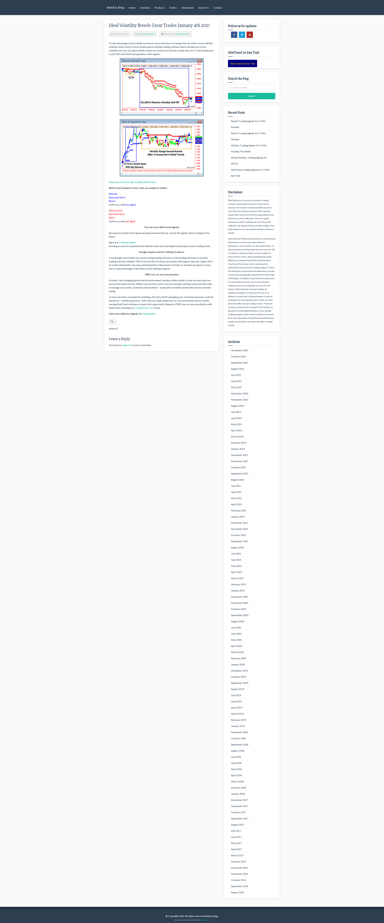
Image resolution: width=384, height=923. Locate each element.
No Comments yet (146, 34)
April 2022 (236, 504)
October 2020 (238, 609)
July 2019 (236, 695)
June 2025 (236, 381)
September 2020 (239, 615)
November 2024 (239, 393)
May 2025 (236, 387)
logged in (126, 345)
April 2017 (236, 849)
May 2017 (236, 843)
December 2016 (239, 867)
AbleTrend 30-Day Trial (242, 63)
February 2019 (238, 719)
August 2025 (237, 368)
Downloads (188, 7)
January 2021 (238, 590)
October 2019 (238, 676)
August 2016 (237, 892)
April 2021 (236, 572)
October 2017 (238, 812)
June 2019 (236, 701)
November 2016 (239, 873)
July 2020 (236, 627)
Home (132, 7)
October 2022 (238, 467)
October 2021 (238, 535)
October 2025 (238, 356)
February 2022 (238, 510)
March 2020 (237, 652)
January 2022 (238, 516)
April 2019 (236, 707)
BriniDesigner (204, 920)
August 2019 (237, 689)
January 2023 (238, 448)
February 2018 (238, 787)
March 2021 (237, 578)
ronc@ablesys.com (144, 307)
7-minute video (127, 242)
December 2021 (239, 522)
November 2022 (239, 461)
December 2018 (239, 732)
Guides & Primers (182, 34)
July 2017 (236, 830)
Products (160, 7)
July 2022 (236, 485)
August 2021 (237, 547)
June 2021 (236, 559)
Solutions (145, 7)
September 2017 (239, 818)
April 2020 (236, 645)
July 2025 (236, 374)
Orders (173, 7)
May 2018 (236, 769)
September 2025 (239, 362)
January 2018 (238, 793)
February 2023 (238, 442)
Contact (217, 7)
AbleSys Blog (115, 7)
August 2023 (237, 405)
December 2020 (239, 596)
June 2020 (236, 633)
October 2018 (238, 738)
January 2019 (238, 726)
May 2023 (236, 424)
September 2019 (239, 682)
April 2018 (236, 775)
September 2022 (239, 473)
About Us (203, 7)
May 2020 (236, 639)
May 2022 (236, 498)
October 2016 (238, 880)
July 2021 (236, 553)
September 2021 (239, 541)
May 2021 (236, 565)
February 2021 (238, 584)
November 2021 (239, 528)
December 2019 (239, 670)
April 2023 (236, 430)
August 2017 (237, 824)
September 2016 (239, 886)
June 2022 (236, 491)
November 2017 (239, 806)
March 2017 (237, 855)
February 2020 (238, 658)
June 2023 (236, 418)
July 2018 (236, 756)
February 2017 (238, 861)
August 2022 (237, 479)
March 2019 (237, 713)
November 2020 (239, 602)
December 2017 (239, 799)
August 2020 (237, 621)
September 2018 (239, 744)
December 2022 (239, 455)
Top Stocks (149, 313)
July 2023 (236, 411)
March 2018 (237, 781)
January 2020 (238, 664)
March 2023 (237, 436)
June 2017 (236, 836)
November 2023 (239, 399)
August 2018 (237, 750)
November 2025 (239, 350)
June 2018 (236, 763)
